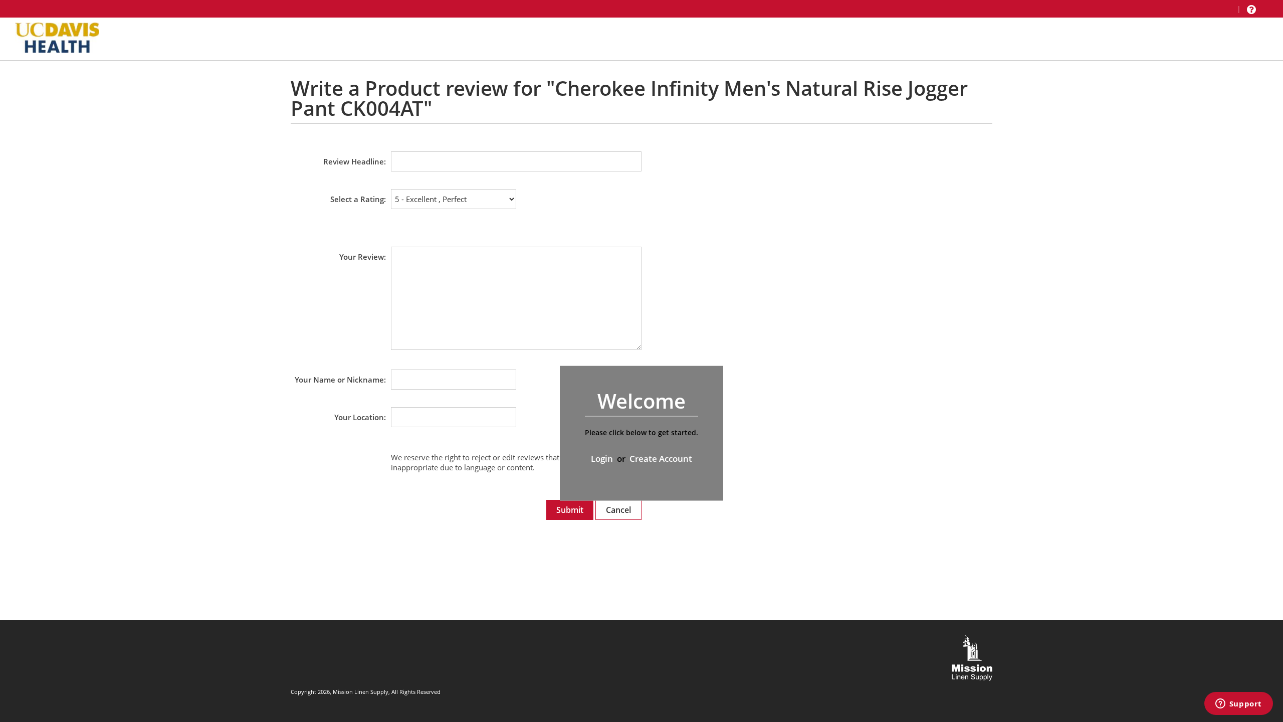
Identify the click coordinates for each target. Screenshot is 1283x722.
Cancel (618, 509)
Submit (569, 509)
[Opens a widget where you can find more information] (1238, 704)
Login (602, 458)
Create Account (660, 458)
